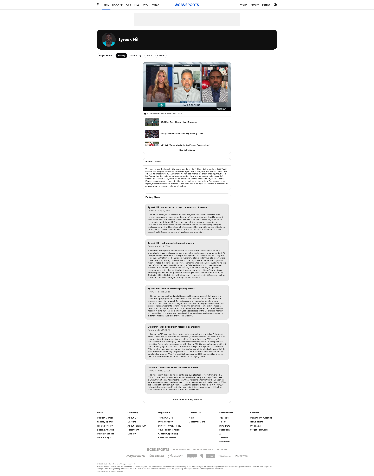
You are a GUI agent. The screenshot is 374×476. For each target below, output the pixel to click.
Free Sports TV (105, 425)
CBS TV (132, 433)
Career (161, 55)
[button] (98, 5)
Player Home (105, 55)
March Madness (105, 433)
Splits (149, 55)
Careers (132, 421)
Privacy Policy (165, 421)
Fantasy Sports (105, 421)
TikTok (222, 421)
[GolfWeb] (242, 456)
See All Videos (187, 150)
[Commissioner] (195, 454)
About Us (132, 417)
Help (191, 417)
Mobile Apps (104, 437)
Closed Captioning (168, 430)
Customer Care (197, 421)
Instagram (224, 425)
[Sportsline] (156, 455)
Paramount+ (134, 429)
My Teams (255, 425)
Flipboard (224, 441)
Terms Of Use (165, 417)
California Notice (167, 434)
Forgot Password (259, 429)
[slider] (187, 103)
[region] (187, 86)
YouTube (224, 417)
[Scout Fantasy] (225, 455)
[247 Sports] (135, 455)
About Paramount (137, 425)
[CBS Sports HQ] (181, 449)
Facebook (224, 429)
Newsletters (256, 421)
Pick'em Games (105, 417)
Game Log (135, 55)
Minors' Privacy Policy (169, 425)
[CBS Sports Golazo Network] (210, 449)
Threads (223, 437)
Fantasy (121, 55)
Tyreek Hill (169, 169)
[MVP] (210, 454)
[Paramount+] (175, 455)
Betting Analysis (105, 429)
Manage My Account (261, 417)
